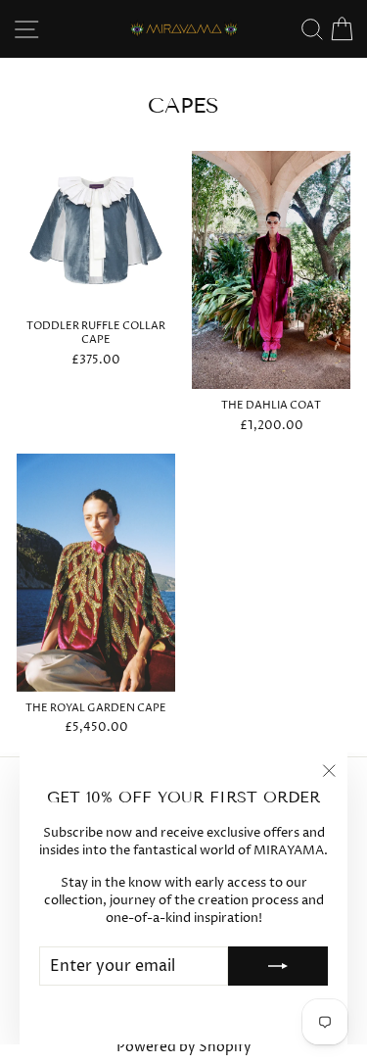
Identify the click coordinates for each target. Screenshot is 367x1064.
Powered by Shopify (184, 1047)
